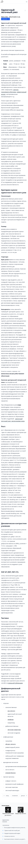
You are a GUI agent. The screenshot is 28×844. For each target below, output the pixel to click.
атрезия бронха (10, 773)
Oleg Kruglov (13, 17)
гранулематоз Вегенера (8, 92)
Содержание (4, 19)
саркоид (15, 90)
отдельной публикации (15, 683)
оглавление (15, 795)
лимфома (10, 719)
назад (7, 795)
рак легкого (11, 711)
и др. (18, 17)
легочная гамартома (14, 730)
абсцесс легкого (10, 744)
